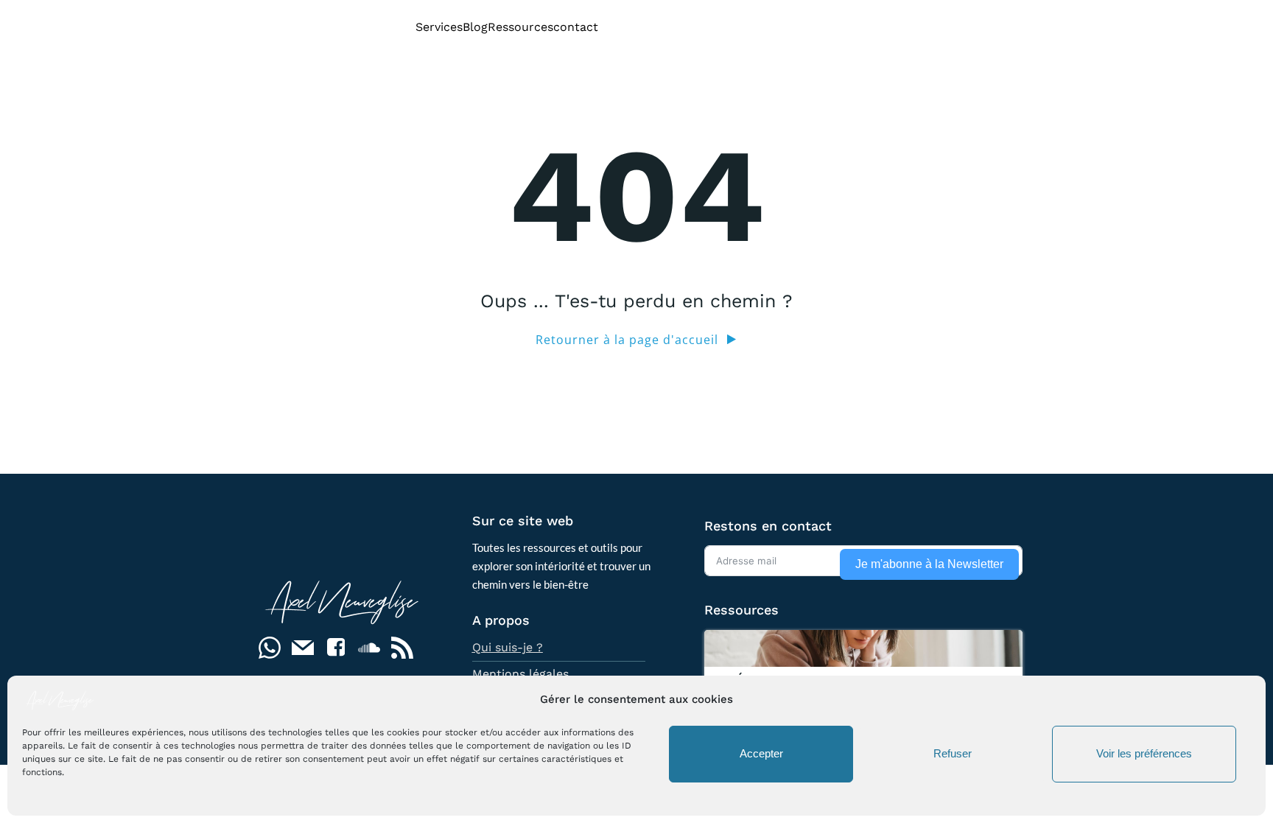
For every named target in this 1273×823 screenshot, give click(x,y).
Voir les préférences (1144, 754)
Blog (475, 27)
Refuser (952, 754)
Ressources (520, 27)
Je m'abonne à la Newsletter (929, 564)
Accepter (761, 754)
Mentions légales (520, 674)
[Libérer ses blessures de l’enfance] (863, 646)
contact (575, 27)
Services (439, 27)
